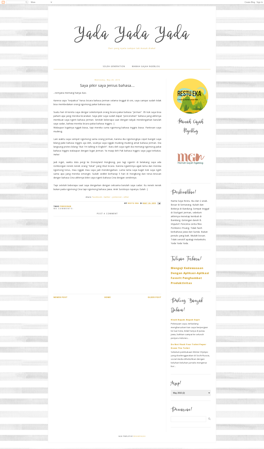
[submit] (209, 418)
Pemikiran (65, 206)
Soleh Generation (114, 66)
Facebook (97, 197)
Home (107, 297)
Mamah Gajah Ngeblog (146, 66)
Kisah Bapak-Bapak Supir (185, 319)
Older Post (154, 297)
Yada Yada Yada (132, 35)
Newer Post (60, 297)
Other (126, 197)
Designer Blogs (139, 436)
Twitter (107, 197)
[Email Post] (158, 203)
